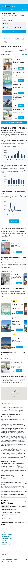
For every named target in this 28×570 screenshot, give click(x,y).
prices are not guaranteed (7, 552)
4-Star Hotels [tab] (13, 506)
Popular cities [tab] (13, 515)
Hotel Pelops (4, 540)
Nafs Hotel (3, 532)
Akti (2, 529)
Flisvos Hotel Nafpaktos (7, 546)
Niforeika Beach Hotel (6, 538)
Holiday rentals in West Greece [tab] (9, 509)
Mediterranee (4, 530)
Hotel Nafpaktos (5, 527)
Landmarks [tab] (17, 512)
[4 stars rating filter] (12, 57)
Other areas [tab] (4, 515)
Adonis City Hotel (5, 544)
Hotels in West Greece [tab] (7, 512)
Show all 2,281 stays (6, 359)
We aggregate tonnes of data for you (10, 559)
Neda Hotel (4, 542)
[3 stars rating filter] (7, 57)
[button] (2, 6)
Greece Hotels (8, 567)
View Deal (21, 68)
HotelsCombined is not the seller (10, 557)
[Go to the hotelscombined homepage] (10, 6)
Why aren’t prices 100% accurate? (10, 562)
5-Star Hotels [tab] (22, 506)
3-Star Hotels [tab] (5, 506)
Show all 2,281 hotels (6, 240)
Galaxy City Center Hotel (7, 534)
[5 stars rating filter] (18, 57)
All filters (24, 54)
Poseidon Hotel (5, 536)
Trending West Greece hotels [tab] (9, 519)
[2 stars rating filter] (3, 57)
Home (3, 567)
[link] (14, 122)
